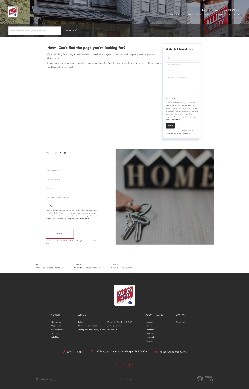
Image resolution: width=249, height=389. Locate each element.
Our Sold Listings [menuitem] (114, 326)
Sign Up (217, 10)
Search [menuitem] (174, 15)
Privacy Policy (175, 119)
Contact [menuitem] (233, 15)
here (89, 63)
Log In (207, 10)
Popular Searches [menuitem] (58, 330)
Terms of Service (181, 133)
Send (170, 126)
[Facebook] (120, 364)
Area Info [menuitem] (202, 15)
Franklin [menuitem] (149, 326)
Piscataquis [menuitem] (150, 337)
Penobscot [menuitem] (150, 333)
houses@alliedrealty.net (173, 352)
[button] (72, 30)
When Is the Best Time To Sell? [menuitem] (119, 322)
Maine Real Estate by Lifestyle (48, 267)
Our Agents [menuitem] (180, 322)
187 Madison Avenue (120, 351)
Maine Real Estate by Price (122, 267)
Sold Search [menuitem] (56, 333)
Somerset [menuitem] (149, 322)
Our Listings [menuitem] (56, 322)
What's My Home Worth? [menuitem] (88, 326)
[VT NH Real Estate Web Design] (205, 379)
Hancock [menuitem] (149, 341)
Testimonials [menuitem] (112, 330)
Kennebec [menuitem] (150, 330)
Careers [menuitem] (217, 15)
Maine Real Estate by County (85, 267)
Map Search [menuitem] (56, 326)
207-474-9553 (233, 10)
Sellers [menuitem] (187, 15)
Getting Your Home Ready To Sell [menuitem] (91, 330)
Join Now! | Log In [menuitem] (58, 337)
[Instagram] (129, 364)
